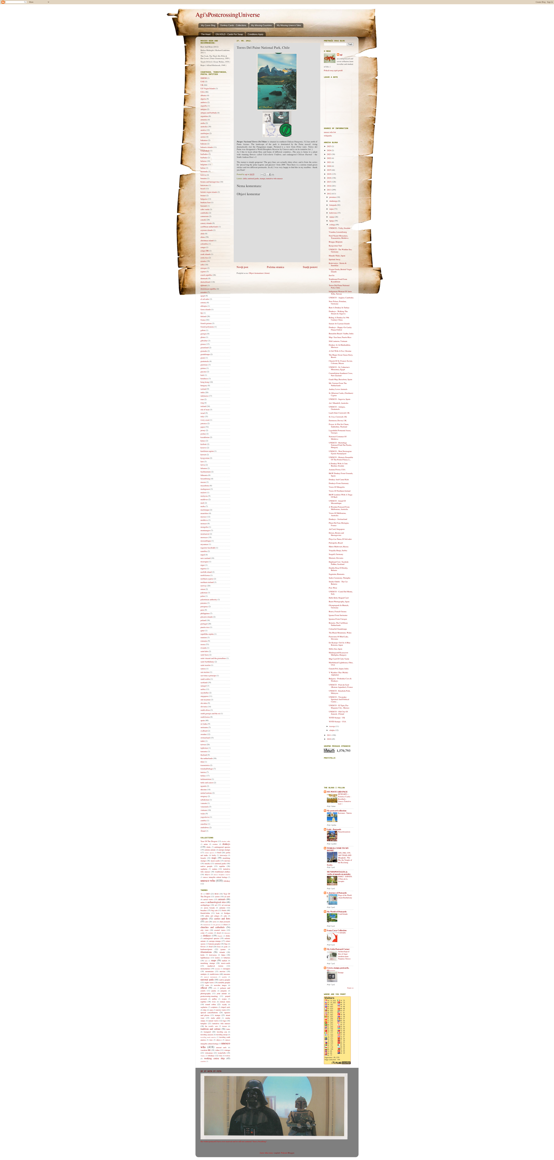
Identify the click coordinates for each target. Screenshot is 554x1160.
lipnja (331, 220)
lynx (206, 961)
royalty (224, 1004)
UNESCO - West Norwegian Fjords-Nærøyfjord (340, 452)
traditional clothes (222, 871)
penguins (224, 991)
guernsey (204, 364)
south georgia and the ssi (210, 713)
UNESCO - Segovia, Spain (339, 399)
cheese (225, 924)
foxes (219, 946)
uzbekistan (205, 799)
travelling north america (208, 1037)
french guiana (206, 323)
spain (203, 720)
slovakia (204, 703)
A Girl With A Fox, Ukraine (340, 351)
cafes (225, 916)
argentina (204, 116)
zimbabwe (205, 827)
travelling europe (222, 1034)
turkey (203, 775)
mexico (203, 516)
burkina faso (205, 202)
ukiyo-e (207, 874)
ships (205, 1010)
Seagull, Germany (336, 554)
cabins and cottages (212, 916)
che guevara (216, 925)
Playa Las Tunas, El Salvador (340, 539)
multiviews (214, 974)
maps (214, 857)
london (217, 957)
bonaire (204, 178)
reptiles (222, 866)
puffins (214, 999)
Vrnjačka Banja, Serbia (338, 550)
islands (222, 952)
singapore (204, 696)
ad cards (227, 896)
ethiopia (204, 306)
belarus (203, 161)
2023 (329, 154)
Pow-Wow (333, 587)
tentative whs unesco (274, 178)
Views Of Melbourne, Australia (337, 514)
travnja (332, 726)
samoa (203, 668)
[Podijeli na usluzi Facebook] (270, 174)
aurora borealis (209, 908)
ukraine (204, 789)
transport (207, 1031)
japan (203, 427)
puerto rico (205, 627)
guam (203, 357)
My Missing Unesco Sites (289, 25)
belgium (204, 164)
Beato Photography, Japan (339, 601)
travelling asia (222, 1032)
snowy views (221, 1010)
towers (224, 1026)
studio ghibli (215, 1018)
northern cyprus (207, 578)
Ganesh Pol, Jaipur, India (339, 668)
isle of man (205, 409)
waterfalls (222, 1053)
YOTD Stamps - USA (337, 721)
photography (206, 993)
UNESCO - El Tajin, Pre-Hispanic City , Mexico (339, 706)
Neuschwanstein (344, 831)
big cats (214, 910)
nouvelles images (220, 985)
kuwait (203, 454)
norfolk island (206, 572)
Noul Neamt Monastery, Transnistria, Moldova (338, 236)
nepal (203, 554)
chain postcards (224, 921)
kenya (203, 440)
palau (203, 596)
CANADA (342, 932)
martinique (205, 509)
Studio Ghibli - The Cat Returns (338, 582)
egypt (203, 295)
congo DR (205, 250)
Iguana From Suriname (338, 615)
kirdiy (214, 855)
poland (203, 620)
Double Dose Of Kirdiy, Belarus (338, 569)
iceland (203, 389)
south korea (205, 717)
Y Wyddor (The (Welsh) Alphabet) (338, 673)
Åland (203, 831)
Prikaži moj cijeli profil (333, 70)
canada (203, 219)
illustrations (206, 952)
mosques (226, 968)
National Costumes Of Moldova (338, 437)
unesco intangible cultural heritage (215, 877)
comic (203, 933)
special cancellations (209, 1012)
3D (201, 894)
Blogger (291, 1152)
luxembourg (205, 478)
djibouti (204, 285)
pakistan (204, 592)
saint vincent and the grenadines (213, 658)
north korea (205, 575)
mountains (209, 971)
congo (203, 247)
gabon (203, 330)
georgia (204, 333)
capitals (204, 918)
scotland (204, 682)
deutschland (205, 282)
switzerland (205, 737)
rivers (214, 1001)
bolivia (203, 175)
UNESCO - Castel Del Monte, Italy (341, 592)
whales (203, 1056)
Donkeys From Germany (339, 483)
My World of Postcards (337, 911)
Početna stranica (275, 267)
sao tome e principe (208, 675)
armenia (204, 119)
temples (204, 1023)
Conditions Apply (255, 34)
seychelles (205, 692)
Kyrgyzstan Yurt (335, 245)
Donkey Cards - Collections (233, 25)
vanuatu (204, 803)
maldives (204, 499)
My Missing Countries (261, 25)
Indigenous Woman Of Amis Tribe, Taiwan (340, 292)
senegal (203, 685)
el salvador (205, 299)
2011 (329, 735)
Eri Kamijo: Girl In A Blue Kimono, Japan (339, 643)
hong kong (205, 382)
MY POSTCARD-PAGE (337, 791)
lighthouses (205, 957)
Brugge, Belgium (335, 241)
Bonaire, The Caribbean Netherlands (338, 624)
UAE (202, 81)
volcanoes (209, 1053)
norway (204, 585)
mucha (207, 863)
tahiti (203, 741)
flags (226, 944)
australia (204, 126)
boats (218, 913)
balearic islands (207, 147)
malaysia (204, 496)
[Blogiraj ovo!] (264, 174)
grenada (204, 351)
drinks (208, 847)
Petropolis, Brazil (336, 542)
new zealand (205, 558)
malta (203, 506)
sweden (203, 734)
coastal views (219, 930)
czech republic (206, 275)
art (216, 905)
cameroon (204, 216)
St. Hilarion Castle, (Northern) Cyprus (341, 394)
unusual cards (221, 1047)
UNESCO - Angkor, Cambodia (341, 297)
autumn (222, 907)
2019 (329, 170)
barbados (204, 154)
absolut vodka (226, 841)
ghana (203, 337)
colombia (204, 243)
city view (205, 930)
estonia (203, 302)
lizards (203, 858)
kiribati (203, 444)
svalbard (204, 730)
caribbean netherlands (209, 226)
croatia (203, 261)
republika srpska (207, 634)
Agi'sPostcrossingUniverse (227, 14)
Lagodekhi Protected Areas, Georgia (340, 431)
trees (211, 1040)
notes (207, 985)
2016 (329, 178)
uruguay (204, 796)
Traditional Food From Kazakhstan (338, 280)
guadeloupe (205, 354)
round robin (210, 1004)
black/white (205, 913)
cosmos (215, 844)
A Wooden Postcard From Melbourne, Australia (339, 508)
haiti (202, 375)
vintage (227, 1050)
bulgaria (204, 199)
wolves (227, 1055)
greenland (204, 347)
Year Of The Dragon (209, 841)
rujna (331, 209)
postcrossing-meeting (209, 996)
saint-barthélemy (207, 661)
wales (203, 813)
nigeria (203, 568)
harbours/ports (206, 949)
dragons (220, 936)
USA (203, 92)
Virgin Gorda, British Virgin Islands (340, 270)
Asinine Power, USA (337, 469)
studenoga (333, 201)
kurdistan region (207, 451)
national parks (253, 178)
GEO (208, 893)
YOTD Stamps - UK (337, 717)
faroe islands (206, 309)
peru (202, 610)
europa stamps (224, 849)
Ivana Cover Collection (337, 930)
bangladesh (205, 150)
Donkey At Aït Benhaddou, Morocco (340, 346)
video (217, 1050)
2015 (329, 181)
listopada (333, 205)
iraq (202, 402)
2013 (329, 189)
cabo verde (205, 209)
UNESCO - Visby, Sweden (339, 228)
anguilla (204, 105)
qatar (203, 630)
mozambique (206, 540)
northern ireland (207, 582)
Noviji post (242, 267)
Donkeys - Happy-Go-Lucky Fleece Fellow (340, 328)
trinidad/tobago (207, 768)
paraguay (204, 606)
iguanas (223, 949)
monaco (204, 523)
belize (203, 168)
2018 (329, 174)
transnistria (205, 765)
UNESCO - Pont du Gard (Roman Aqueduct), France (341, 685)
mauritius (204, 513)
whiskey (226, 881)
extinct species (209, 853)
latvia (203, 464)
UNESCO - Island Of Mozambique (337, 502)
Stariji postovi (310, 267)
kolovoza (333, 212)
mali (202, 503)
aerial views (208, 899)
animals (221, 899)
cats (206, 921)
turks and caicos (207, 782)
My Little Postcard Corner (338, 949)
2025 (329, 146)
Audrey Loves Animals (338, 389)
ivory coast (205, 420)
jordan (203, 433)
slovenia (204, 706)
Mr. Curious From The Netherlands (338, 384)
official (204, 987)
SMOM (204, 78)
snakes (214, 869)
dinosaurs (227, 933)
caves (214, 921)
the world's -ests (211, 1026)
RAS (217, 893)
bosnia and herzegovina (210, 181)
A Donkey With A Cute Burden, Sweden (338, 464)
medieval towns (215, 966)
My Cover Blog (208, 25)
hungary (204, 385)
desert (219, 933)
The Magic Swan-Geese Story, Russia (341, 356)
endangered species (222, 847)
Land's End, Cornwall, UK (339, 413)
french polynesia (207, 326)
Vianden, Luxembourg (338, 232)
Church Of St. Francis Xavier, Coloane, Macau (340, 362)
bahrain (204, 143)
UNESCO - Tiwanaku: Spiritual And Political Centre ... (339, 699)
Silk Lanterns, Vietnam (338, 341)
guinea (203, 368)
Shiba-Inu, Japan (335, 649)
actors (217, 896)
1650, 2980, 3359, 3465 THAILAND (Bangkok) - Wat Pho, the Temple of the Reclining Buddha (339, 858)
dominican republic (208, 288)
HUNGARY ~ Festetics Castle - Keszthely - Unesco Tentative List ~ (344, 799)
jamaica (204, 423)
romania (204, 641)
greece (203, 344)
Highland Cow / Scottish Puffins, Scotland (338, 563)
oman (203, 589)
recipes (224, 999)
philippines (205, 613)
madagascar (205, 489)
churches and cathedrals (213, 927)
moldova (204, 520)
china (203, 237)
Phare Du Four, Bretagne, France (339, 524)
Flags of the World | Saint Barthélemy (345, 896)
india (203, 392)
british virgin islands (209, 192)
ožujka (332, 730)
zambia (203, 820)
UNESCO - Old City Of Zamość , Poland (338, 712)
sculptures (214, 1007)
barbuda (204, 157)
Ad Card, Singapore (337, 529)
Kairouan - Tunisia (345, 813)
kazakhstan (205, 437)
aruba (203, 123)
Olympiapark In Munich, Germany (339, 606)
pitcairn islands (207, 616)
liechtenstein (206, 471)
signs (211, 1010)
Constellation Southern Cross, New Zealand (341, 374)
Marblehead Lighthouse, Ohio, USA (341, 663)
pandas (213, 991)
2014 (329, 185)
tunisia (203, 772)
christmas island (207, 240)
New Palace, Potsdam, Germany (337, 302)
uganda (203, 786)
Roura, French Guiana (337, 611)
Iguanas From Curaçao (338, 619)
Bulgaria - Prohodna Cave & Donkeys (340, 679)
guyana (203, 371)
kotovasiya (223, 855)
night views (209, 982)
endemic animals (210, 850)
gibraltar (204, 340)
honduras (204, 378)
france (203, 319)
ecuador (204, 292)
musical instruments (210, 977)
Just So (331, 275)
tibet (202, 761)
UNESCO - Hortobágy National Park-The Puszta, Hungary (340, 445)
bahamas (204, 140)
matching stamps (208, 963)
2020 (329, 166)
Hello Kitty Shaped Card (339, 597)
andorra (204, 102)
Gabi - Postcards (334, 829)
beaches (204, 910)
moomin (217, 969)
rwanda (203, 647)
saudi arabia (205, 679)
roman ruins (225, 1001)
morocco (204, 537)
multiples (204, 974)
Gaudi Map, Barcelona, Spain (340, 379)
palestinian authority (209, 599)
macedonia (205, 485)
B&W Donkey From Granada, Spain (341, 474)
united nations (206, 793)
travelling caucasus (207, 1034)
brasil (203, 188)
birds (224, 910)
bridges (227, 913)
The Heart (205, 34)
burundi (204, 206)
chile (245, 178)
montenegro (205, 530)
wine (220, 1055)
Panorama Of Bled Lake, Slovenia (338, 637)
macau (203, 482)
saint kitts (204, 651)
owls (214, 988)
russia (203, 644)
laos (202, 461)
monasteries (205, 968)
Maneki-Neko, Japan (337, 255)
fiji (202, 313)
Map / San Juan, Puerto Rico (340, 337)
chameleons (206, 925)
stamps (262, 178)
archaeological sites (216, 902)
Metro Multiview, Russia (338, 546)
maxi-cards (215, 860)
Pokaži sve (350, 988)
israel (203, 413)
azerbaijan (205, 133)
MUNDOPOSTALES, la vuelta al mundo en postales (338, 873)
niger (203, 565)
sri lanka (204, 724)
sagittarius (204, 869)
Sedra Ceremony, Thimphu (339, 578)
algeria (203, 99)
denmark (204, 278)
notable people (224, 982)
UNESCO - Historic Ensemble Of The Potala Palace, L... (341, 458)
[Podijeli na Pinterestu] (273, 174)
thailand (204, 755)
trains (228, 1029)
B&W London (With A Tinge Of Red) (340, 495)
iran (202, 399)
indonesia (204, 396)
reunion (204, 637)
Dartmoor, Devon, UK (338, 420)
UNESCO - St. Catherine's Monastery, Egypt (339, 368)
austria (203, 130)
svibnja (332, 224)
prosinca (333, 197)
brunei (203, 195)
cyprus (203, 271)
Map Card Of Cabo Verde (339, 658)
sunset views (213, 1020)
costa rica (204, 257)
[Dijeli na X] (267, 174)
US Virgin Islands (208, 88)
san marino (205, 672)
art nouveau (226, 905)
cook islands (205, 254)
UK (202, 85)
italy (202, 416)
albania (203, 95)
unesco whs (208, 880)
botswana (204, 185)
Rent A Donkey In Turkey (339, 307)
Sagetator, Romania (336, 574)
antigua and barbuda (209, 112)
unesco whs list (330, 132)
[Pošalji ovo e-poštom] (262, 174)
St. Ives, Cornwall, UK (338, 416)
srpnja (332, 216)
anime (206, 844)
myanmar (204, 544)
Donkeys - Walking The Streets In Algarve (338, 312)
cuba (202, 264)
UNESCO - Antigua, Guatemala (337, 407)
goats (226, 946)
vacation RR (205, 1050)
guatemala (205, 361)
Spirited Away (334, 259)
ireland (203, 406)
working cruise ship (214, 1058)
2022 (329, 158)
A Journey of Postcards (337, 892)
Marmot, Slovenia (336, 558)
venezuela (204, 806)
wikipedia (328, 135)
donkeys (226, 844)
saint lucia (205, 654)
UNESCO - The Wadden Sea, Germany (340, 250)
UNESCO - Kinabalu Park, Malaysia (339, 691)
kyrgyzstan (205, 458)
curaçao (204, 268)
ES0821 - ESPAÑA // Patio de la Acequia (345, 878)
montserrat (205, 534)
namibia (204, 551)
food (219, 852)
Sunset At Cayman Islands (339, 323)
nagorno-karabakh (208, 547)
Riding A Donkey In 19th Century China (339, 318)
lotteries (227, 957)
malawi (203, 492)
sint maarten (205, 699)
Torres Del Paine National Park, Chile (339, 286)
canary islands (206, 223)
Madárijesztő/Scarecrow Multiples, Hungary (338, 653)
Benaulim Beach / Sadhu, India (341, 333)
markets (224, 960)
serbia (203, 689)
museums (227, 974)
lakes (223, 955)
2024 (329, 150)
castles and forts (222, 918)
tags (224, 1020)
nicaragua (204, 561)
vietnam (204, 810)
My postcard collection (336, 810)
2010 (329, 739)
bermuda (204, 171)
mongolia (204, 527)
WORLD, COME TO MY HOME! (338, 849)
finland (203, 316)
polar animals (222, 993)
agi (341, 54)
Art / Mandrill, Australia (338, 403)
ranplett (277, 1152)
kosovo (203, 447)
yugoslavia (205, 817)
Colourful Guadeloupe (338, 629)
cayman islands (207, 230)
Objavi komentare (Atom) (259, 273)
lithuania (204, 475)
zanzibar (204, 824)
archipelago (205, 905)
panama (204, 603)
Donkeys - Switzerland (338, 519)
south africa (205, 710)
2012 (329, 193)
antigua (203, 109)
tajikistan (204, 748)
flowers (203, 946)
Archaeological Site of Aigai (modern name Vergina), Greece (344, 955)
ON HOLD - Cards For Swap (229, 34)
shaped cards (225, 1007)
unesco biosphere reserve (222, 875)
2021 (329, 162)
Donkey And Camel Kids (339, 479)
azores (203, 136)
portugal (204, 623)
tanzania (204, 751)
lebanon (204, 468)
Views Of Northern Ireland (339, 491)
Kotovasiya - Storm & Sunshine (338, 264)
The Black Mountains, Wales (340, 632)
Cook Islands (343, 914)
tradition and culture (211, 1028)
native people (206, 866)
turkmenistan (206, 779)
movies (227, 860)
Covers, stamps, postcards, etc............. (338, 969)
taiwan (203, 744)
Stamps (341, 972)
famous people (214, 943)
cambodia (204, 212)
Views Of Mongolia (337, 487)
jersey (203, 430)
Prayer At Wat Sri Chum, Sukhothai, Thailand (339, 425)
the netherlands (207, 758)
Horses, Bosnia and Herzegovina (336, 534)
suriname (204, 727)
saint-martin (205, 665)
